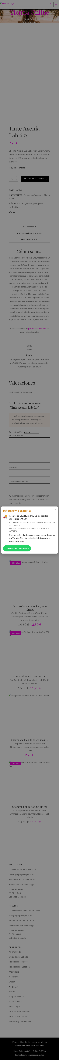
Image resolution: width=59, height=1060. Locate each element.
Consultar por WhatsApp (17, 548)
